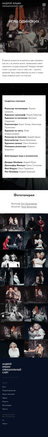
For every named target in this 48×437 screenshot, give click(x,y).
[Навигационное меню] (44, 5)
